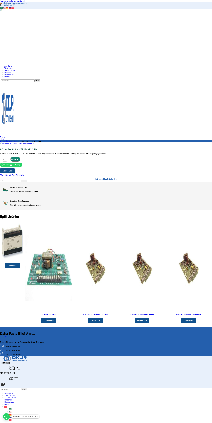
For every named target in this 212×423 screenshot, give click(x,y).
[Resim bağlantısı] (15, 361)
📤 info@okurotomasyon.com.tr (13, 3)
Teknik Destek (14, 369)
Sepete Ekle (15, 159)
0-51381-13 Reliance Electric (95, 315)
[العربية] (1, 7)
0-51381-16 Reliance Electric (188, 315)
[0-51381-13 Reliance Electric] (95, 267)
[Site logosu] (11, 62)
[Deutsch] (7, 7)
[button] (6, 416)
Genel (15, 141)
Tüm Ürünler (13, 367)
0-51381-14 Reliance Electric (142, 315)
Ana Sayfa (4, 141)
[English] (4, 7)
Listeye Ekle (12, 266)
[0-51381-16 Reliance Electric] (188, 267)
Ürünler (10, 141)
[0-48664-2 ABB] (48, 267)
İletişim (11, 379)
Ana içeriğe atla (19, 1)
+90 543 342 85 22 (10, 5)
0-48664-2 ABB (49, 315)
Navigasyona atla (7, 1)
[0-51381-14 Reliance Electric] (142, 267)
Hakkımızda (13, 377)
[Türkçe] (12, 7)
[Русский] (10, 7)
